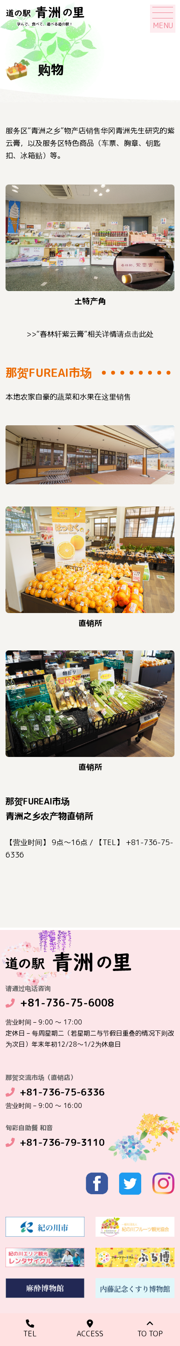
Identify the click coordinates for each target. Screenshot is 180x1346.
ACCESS (90, 1333)
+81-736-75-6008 (67, 1002)
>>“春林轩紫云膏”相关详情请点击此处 (90, 334)
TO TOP (150, 1333)
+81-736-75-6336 (62, 1091)
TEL (30, 1333)
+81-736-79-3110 (62, 1142)
